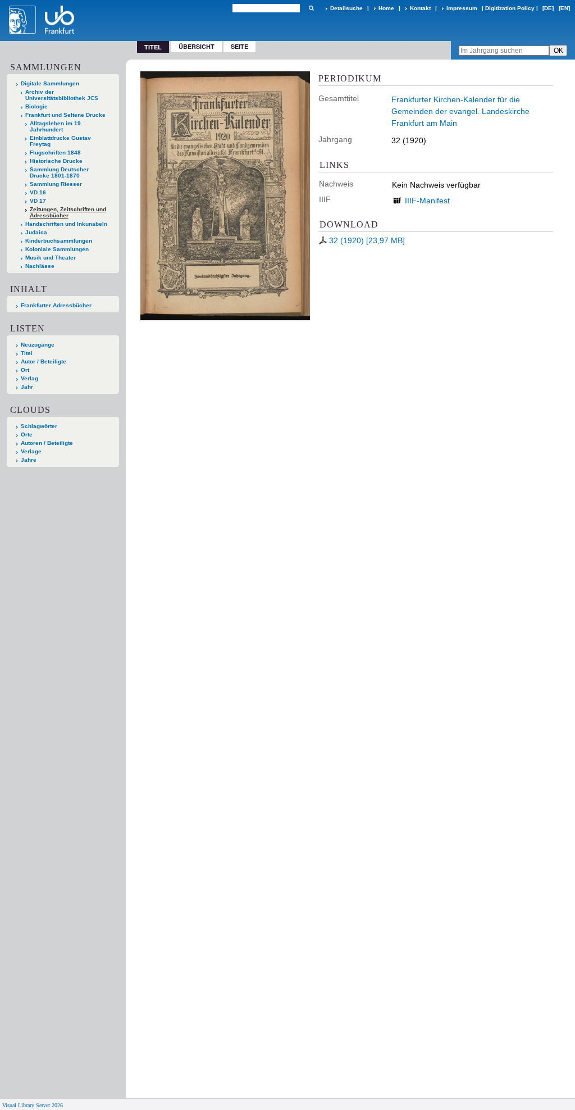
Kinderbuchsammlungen (58, 241)
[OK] (311, 8)
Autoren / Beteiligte (47, 443)
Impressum (461, 8)
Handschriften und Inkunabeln (66, 224)
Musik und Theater (50, 257)
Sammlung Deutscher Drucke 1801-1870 (59, 172)
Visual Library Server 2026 (32, 1105)
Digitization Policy (510, 8)
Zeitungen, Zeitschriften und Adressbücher (68, 212)
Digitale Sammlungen (50, 83)
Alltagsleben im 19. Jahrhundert (56, 126)
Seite (239, 46)
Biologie (36, 106)
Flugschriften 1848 (55, 152)
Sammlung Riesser (56, 184)
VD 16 (38, 192)
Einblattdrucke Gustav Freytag (60, 141)
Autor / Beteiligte (43, 361)
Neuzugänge (37, 345)
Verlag (29, 378)
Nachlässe (39, 266)
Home (386, 8)
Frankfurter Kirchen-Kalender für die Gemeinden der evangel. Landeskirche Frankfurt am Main (460, 111)
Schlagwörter (39, 426)
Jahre (28, 460)
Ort (25, 370)
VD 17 (38, 201)
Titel (27, 353)
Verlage (31, 451)
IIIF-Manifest (427, 200)
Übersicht (197, 46)
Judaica (36, 232)
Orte (27, 434)
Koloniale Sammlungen (57, 249)
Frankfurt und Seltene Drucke (65, 115)
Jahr (27, 387)
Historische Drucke (56, 161)
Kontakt (420, 8)
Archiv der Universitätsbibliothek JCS (61, 95)
